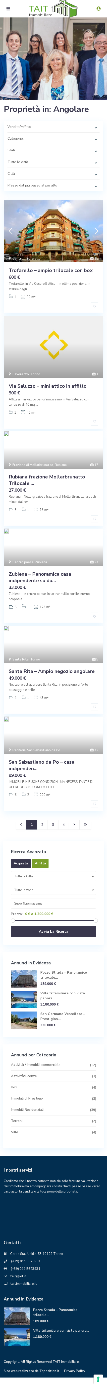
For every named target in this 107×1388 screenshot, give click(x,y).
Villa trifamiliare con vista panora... (61, 1330)
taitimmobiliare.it (23, 1284)
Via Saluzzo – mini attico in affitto (48, 386)
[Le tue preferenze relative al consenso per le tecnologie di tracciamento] (98, 1379)
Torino (35, 374)
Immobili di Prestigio (27, 1098)
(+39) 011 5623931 (25, 1261)
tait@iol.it (18, 1276)
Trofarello (33, 258)
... (29, 289)
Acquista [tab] (21, 863)
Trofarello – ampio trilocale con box (51, 270)
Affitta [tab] (40, 863)
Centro (17, 258)
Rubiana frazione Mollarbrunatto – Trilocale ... (49, 480)
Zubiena (41, 562)
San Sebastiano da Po (43, 750)
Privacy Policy (74, 1371)
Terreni (16, 1120)
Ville (14, 1132)
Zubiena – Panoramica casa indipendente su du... (40, 577)
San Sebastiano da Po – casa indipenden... (41, 765)
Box (14, 1087)
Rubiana (61, 465)
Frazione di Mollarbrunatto (32, 465)
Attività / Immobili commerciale (35, 1064)
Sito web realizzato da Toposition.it (31, 1371)
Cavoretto (20, 374)
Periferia (19, 750)
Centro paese (23, 562)
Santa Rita (20, 659)
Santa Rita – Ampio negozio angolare (52, 671)
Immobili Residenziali (27, 1109)
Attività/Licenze (24, 1076)
